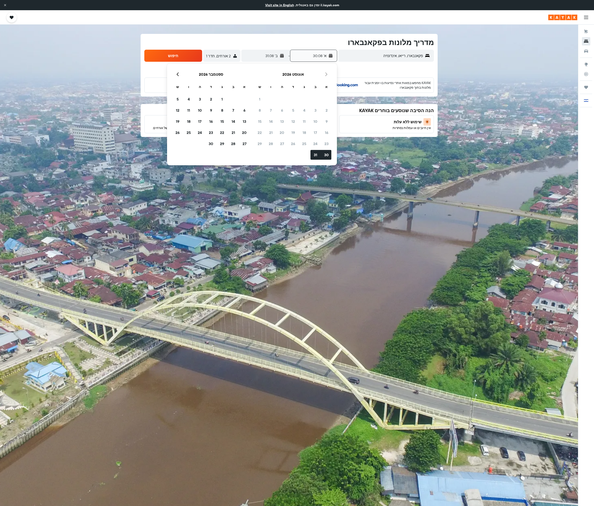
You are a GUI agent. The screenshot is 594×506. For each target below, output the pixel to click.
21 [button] (271, 132)
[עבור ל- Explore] (586, 64)
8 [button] (260, 110)
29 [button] (260, 143)
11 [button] (304, 121)
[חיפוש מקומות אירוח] (586, 41)
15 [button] (259, 121)
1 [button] (259, 99)
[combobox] (381, 55)
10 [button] (315, 121)
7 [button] (271, 110)
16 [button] (326, 132)
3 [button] (315, 110)
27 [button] (282, 143)
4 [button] (304, 110)
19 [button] (293, 132)
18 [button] (304, 132)
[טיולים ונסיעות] (586, 87)
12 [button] (293, 121)
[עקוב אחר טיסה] (586, 74)
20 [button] (282, 132)
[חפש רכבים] (586, 51)
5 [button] (293, 110)
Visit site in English (279, 5)
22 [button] (260, 132)
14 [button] (271, 121)
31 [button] (315, 154)
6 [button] (282, 110)
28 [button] (271, 143)
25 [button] (304, 143)
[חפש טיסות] (586, 31)
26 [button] (293, 143)
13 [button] (282, 121)
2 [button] (327, 110)
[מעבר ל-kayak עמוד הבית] (562, 17)
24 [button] (315, 143)
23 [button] (326, 143)
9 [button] (327, 121)
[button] (5, 5)
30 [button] (326, 154)
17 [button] (315, 132)
